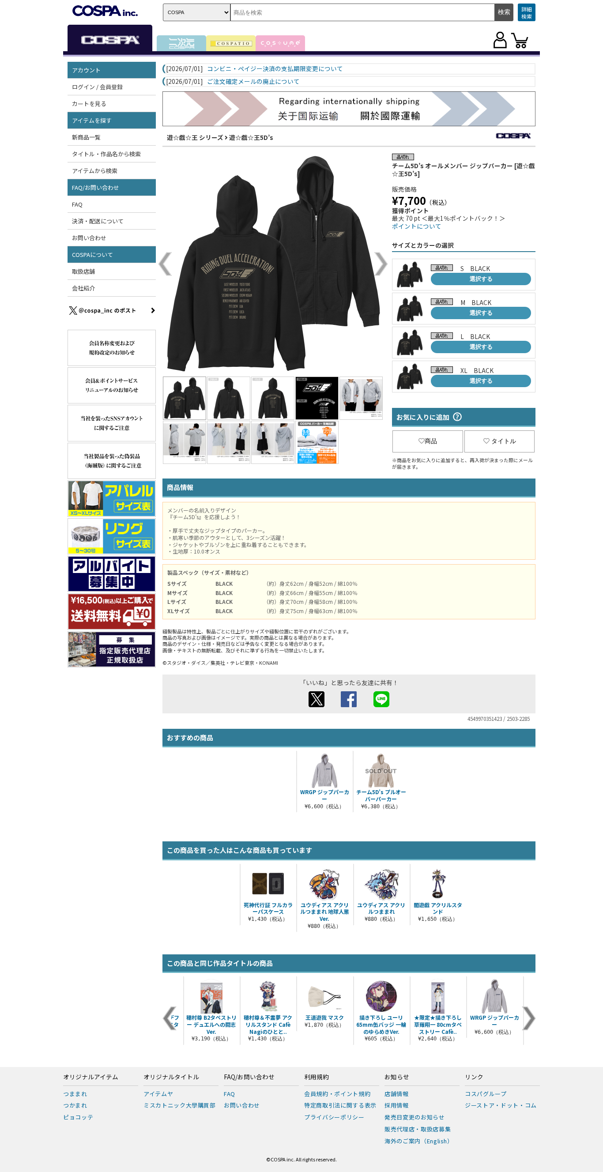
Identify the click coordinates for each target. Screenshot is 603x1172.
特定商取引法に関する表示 (340, 1105)
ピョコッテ (78, 1117)
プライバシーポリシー (334, 1117)
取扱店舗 (83, 271)
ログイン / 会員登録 (97, 87)
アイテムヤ (158, 1093)
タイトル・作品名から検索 (106, 154)
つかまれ (75, 1105)
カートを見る (89, 103)
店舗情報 (396, 1093)
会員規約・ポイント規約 (337, 1093)
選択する (481, 278)
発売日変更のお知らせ (414, 1117)
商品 (431, 441)
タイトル (503, 441)
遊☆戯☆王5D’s (251, 137)
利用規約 (316, 1077)
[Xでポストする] (316, 704)
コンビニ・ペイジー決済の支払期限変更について (275, 69)
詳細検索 (526, 12)
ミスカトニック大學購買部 (179, 1105)
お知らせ (396, 1077)
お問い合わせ (89, 238)
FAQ (77, 204)
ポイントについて (416, 226)
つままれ (75, 1093)
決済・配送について (98, 221)
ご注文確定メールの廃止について (253, 82)
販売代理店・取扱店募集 (417, 1129)
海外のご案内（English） (418, 1141)
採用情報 (396, 1105)
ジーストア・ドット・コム (501, 1105)
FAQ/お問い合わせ (249, 1077)
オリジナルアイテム (90, 1077)
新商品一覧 (86, 137)
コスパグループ (486, 1093)
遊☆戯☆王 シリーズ (195, 137)
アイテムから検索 (94, 170)
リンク (474, 1077)
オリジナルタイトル (171, 1077)
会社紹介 (83, 288)
